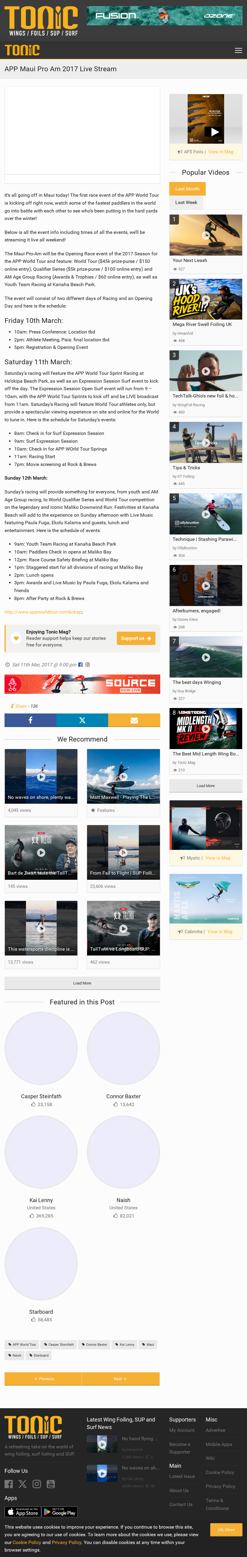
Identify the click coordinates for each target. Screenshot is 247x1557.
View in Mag (220, 152)
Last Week (186, 202)
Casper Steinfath (41, 1096)
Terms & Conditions (217, 1504)
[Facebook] (9, 1486)
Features (105, 810)
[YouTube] (51, 1486)
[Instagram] (37, 1486)
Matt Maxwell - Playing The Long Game (125, 797)
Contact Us (180, 1504)
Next (118, 1379)
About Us (179, 1490)
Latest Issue (182, 1476)
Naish (123, 1200)
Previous (46, 1379)
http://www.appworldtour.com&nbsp (43, 612)
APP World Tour (24, 1345)
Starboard (41, 1312)
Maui (150, 1345)
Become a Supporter (179, 1448)
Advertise (215, 1430)
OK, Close (226, 1529)
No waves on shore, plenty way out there (42, 797)
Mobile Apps (219, 1444)
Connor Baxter (123, 1096)
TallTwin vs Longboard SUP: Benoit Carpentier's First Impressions (125, 949)
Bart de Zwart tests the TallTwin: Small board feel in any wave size (42, 873)
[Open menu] (238, 50)
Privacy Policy (221, 1486)
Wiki (210, 1458)
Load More (82, 983)
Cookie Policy (220, 1472)
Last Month (187, 189)
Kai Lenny (41, 1200)
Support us (132, 638)
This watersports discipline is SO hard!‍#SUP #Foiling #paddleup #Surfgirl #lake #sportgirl (42, 949)
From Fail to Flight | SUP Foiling (123, 873)
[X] (23, 1486)
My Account (182, 1430)
